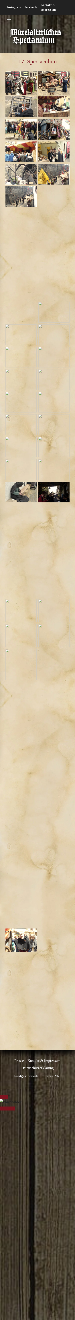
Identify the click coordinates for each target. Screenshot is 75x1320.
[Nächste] (11, 1070)
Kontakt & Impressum (44, 1022)
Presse (19, 1022)
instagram (14, 7)
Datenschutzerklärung (37, 1029)
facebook (31, 7)
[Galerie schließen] (4, 1058)
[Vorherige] (4, 1070)
